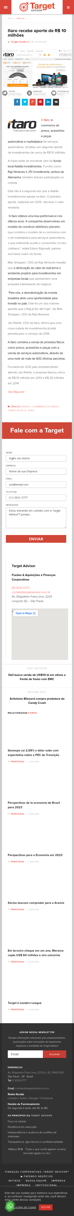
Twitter (23, 1098)
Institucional (46, 1185)
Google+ (34, 1098)
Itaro (31, 410)
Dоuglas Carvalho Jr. (20, 42)
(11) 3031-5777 (20, 587)
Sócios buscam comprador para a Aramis (36, 902)
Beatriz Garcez (17, 761)
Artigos (15, 1181)
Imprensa (58, 1181)
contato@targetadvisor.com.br (31, 592)
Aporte (25, 407)
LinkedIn (13, 1098)
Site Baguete (16, 391)
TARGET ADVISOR (41, 1116)
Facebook (47, 1098)
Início (10, 18)
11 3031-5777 (19, 1080)
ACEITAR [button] (45, 1207)
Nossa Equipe (36, 1181)
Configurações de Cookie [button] (21, 1207)
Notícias (20, 18)
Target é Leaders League (25, 1002)
